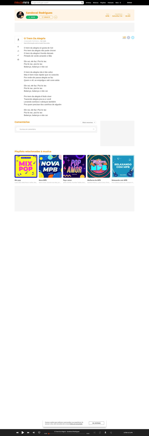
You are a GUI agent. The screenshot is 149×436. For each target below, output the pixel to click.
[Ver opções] (55, 17)
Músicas (95, 3)
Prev (17, 432)
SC (121, 16)
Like (39, 432)
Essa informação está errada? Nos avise (37, 43)
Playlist (111, 432)
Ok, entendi (96, 423)
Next (28, 432)
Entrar (129, 3)
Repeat (100, 432)
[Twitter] (132, 37)
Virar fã (47, 17)
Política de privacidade (76, 424)
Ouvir (33, 17)
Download (105, 432)
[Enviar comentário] (94, 129)
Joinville (115, 16)
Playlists (103, 3)
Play (23, 432)
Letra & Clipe (128, 432)
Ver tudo (43, 41)
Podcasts (111, 3)
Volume (33, 432)
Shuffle (94, 432)
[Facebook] (128, 37)
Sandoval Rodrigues (39, 12)
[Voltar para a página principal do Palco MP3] (22, 3)
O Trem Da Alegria (60, 431)
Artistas (88, 3)
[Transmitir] (116, 432)
